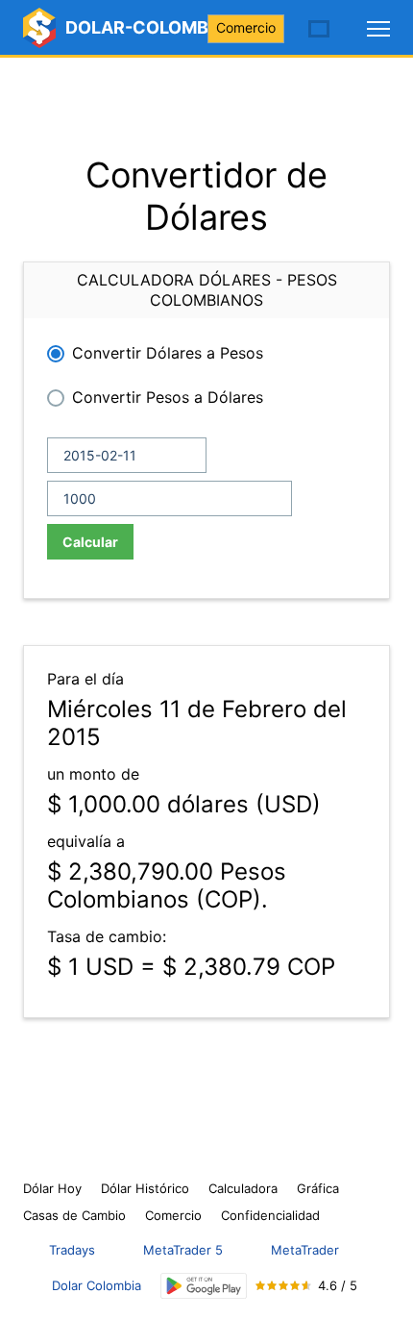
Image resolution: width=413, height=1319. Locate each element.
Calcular (90, 542)
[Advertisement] (206, 106)
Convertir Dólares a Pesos (167, 352)
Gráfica (318, 1188)
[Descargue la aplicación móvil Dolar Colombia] (203, 1286)
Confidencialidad (270, 1215)
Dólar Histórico (145, 1188)
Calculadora (243, 1188)
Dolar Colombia (96, 1285)
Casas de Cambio (74, 1215)
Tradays (72, 1249)
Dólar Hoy (52, 1188)
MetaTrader (305, 1249)
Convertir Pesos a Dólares (167, 397)
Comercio (246, 27)
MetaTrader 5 (183, 1249)
